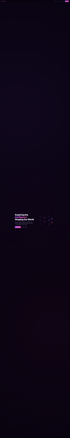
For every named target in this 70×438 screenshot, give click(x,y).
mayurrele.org (3, 1)
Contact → (67, 1)
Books (61, 1)
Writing (58, 1)
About (63, 1)
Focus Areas (55, 1)
